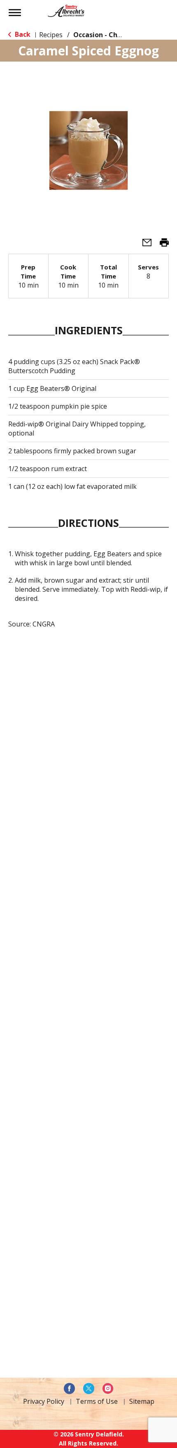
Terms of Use (97, 1401)
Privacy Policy (43, 1401)
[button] (143, 245)
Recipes (51, 34)
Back (21, 34)
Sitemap (141, 1401)
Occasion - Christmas (108, 34)
